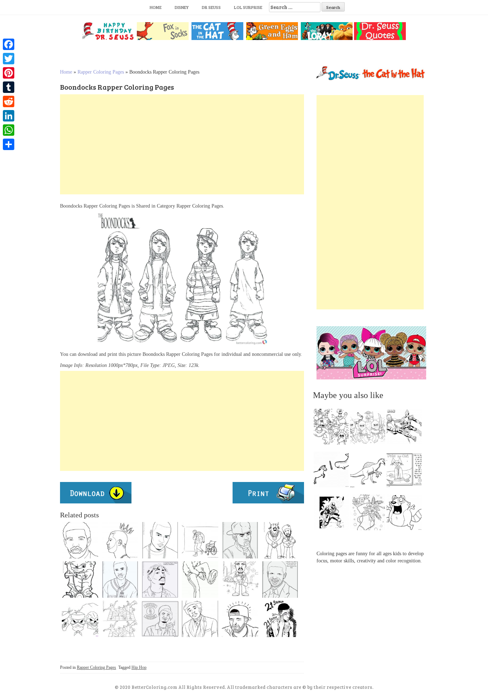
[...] (333, 428)
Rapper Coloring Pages (101, 72)
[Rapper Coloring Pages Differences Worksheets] (120, 618)
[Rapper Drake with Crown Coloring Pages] (120, 540)
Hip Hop (138, 667)
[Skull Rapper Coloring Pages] (80, 618)
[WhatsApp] (8, 130)
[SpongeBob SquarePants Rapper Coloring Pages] (80, 579)
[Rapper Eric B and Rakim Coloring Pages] (280, 540)
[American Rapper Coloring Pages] (160, 540)
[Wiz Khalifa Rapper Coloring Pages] (200, 618)
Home (155, 7)
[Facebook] (8, 44)
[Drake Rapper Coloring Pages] (240, 618)
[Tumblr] (8, 87)
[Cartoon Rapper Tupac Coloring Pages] (240, 579)
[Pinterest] (8, 73)
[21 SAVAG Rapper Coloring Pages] (280, 618)
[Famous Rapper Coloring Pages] (200, 540)
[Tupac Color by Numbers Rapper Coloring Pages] (160, 579)
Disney (182, 7)
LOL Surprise (248, 7)
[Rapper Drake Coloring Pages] (280, 579)
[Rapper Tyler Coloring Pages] (160, 618)
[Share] (8, 144)
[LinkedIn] (8, 116)
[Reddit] (8, 101)
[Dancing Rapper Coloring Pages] (200, 579)
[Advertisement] (182, 144)
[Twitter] (8, 58)
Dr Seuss (211, 7)
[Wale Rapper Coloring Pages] (240, 540)
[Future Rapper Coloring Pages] (120, 579)
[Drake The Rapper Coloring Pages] (80, 540)
